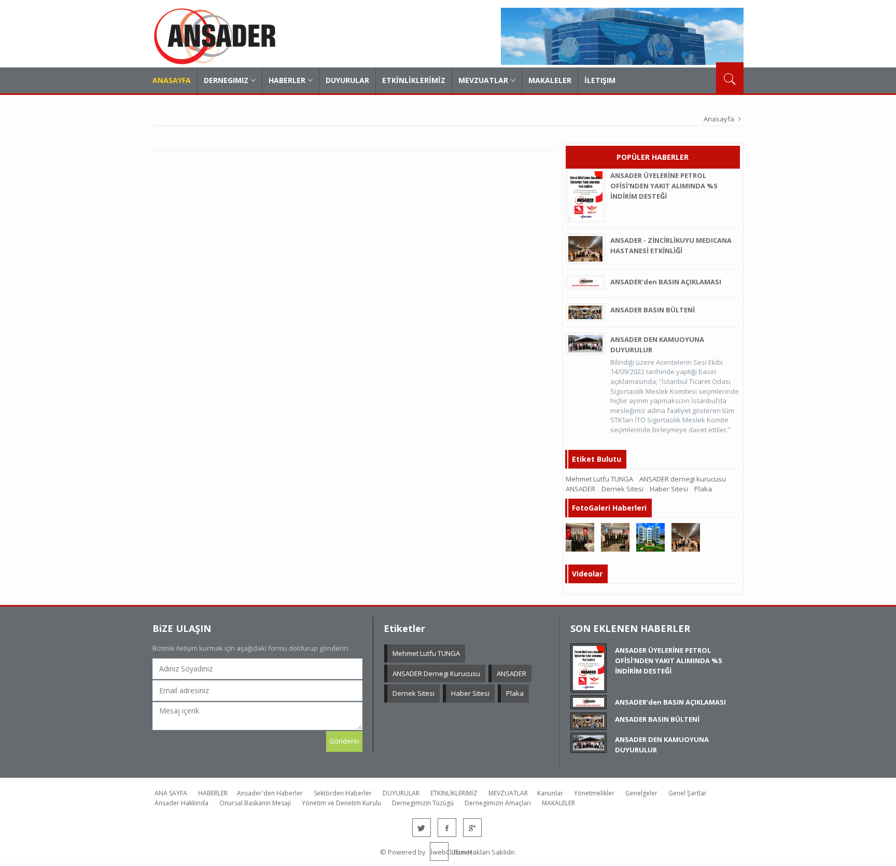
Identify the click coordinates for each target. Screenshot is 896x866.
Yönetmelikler (594, 793)
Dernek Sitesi (622, 488)
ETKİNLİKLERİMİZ (413, 80)
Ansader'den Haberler (270, 793)
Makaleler (549, 80)
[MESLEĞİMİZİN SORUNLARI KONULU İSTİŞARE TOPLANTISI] (580, 536)
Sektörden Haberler (343, 793)
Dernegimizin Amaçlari (498, 803)
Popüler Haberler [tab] (653, 157)
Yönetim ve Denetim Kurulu (341, 803)
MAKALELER (558, 803)
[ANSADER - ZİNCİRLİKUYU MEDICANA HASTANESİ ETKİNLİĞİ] (685, 536)
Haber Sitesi (669, 488)
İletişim (599, 80)
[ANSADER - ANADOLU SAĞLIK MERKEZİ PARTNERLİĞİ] (650, 536)
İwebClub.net (439, 852)
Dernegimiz (226, 80)
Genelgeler (641, 793)
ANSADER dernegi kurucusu (682, 479)
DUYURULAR (347, 80)
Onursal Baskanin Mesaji (255, 803)
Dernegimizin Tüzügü (423, 803)
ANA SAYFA (171, 793)
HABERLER (287, 80)
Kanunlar (550, 793)
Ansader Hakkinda (181, 803)
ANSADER (580, 488)
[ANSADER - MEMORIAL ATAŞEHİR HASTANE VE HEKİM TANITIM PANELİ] (615, 536)
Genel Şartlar (687, 793)
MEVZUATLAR (483, 80)
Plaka (703, 488)
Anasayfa (171, 80)
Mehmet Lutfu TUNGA (599, 479)
